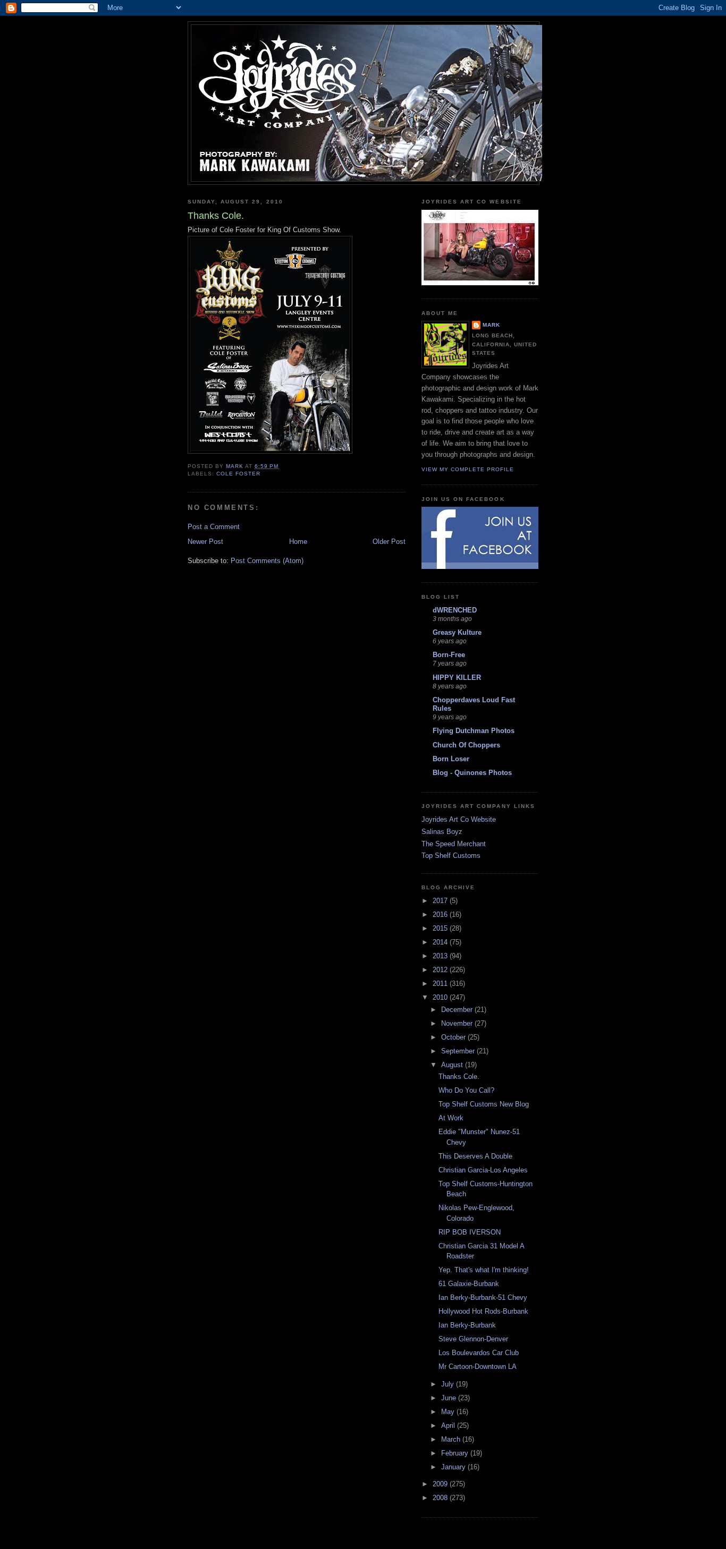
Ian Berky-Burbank (467, 1325)
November (458, 1023)
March (451, 1439)
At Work (450, 1118)
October (454, 1037)
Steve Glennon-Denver (473, 1339)
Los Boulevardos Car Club (478, 1353)
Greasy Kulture (457, 632)
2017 (441, 901)
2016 (441, 914)
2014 (441, 942)
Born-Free (449, 655)
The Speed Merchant (453, 844)
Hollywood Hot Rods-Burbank (483, 1311)
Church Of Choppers (466, 745)
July (448, 1384)
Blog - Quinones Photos (472, 773)
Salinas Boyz (441, 832)
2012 (441, 970)
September (459, 1051)
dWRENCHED (455, 610)
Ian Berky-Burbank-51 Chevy (482, 1297)
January (454, 1467)
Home (298, 542)
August (453, 1065)
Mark (491, 325)
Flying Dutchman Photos (473, 731)
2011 (441, 984)
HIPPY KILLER (457, 678)
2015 (441, 928)
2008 (441, 1498)
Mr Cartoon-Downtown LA (477, 1367)
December (458, 1010)
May (449, 1412)
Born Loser (451, 759)
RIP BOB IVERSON (469, 1232)
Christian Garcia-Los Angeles (483, 1170)
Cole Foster (238, 473)
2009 (441, 1484)
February (455, 1453)
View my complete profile (467, 469)
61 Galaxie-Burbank (468, 1284)
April (449, 1425)
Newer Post (205, 542)
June (449, 1398)
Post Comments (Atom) (267, 561)
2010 (441, 997)
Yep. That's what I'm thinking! (483, 1270)
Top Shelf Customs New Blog (483, 1104)
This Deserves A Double (475, 1156)
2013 (441, 956)
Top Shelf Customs (450, 855)
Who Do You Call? (466, 1090)
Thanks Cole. (458, 1076)
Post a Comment (214, 527)
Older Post (389, 542)
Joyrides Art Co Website (458, 819)
